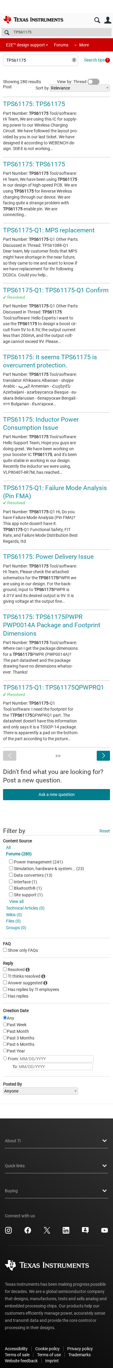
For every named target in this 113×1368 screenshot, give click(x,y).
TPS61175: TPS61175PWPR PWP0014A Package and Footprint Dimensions (51, 625)
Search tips (94, 60)
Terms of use (49, 1354)
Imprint (52, 1360)
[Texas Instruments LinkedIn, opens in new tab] (66, 1232)
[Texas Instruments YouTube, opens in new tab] (104, 1232)
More (84, 44)
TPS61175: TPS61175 (34, 104)
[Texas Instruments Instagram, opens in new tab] (8, 1232)
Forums (61, 44)
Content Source (17, 840)
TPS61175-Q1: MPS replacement (49, 230)
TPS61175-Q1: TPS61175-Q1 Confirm (55, 290)
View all (16, 901)
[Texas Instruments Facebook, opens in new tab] (27, 1232)
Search (97, 20)
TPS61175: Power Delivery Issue (48, 556)
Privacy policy (80, 1348)
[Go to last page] (58, 756)
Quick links (15, 1165)
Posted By (12, 1084)
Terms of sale (17, 1354)
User (107, 20)
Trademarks (79, 1354)
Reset (104, 831)
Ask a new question (57, 794)
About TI (13, 1140)
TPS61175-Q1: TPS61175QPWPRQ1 (53, 687)
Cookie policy (47, 1348)
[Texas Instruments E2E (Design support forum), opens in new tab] (85, 1232)
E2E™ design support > (27, 44)
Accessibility (16, 1348)
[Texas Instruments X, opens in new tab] (47, 1232)
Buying (11, 1190)
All (8, 847)
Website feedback (21, 1360)
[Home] (33, 20)
